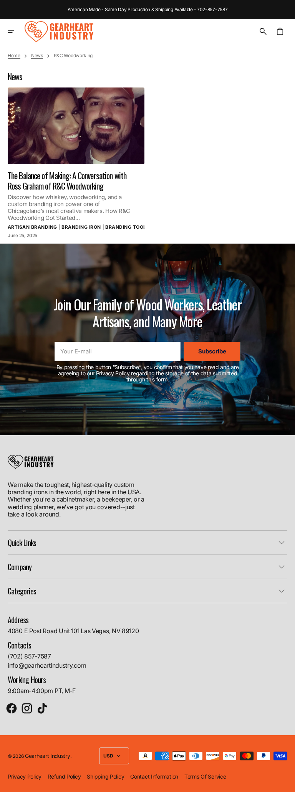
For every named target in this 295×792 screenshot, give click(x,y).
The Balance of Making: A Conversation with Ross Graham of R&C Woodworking (67, 180)
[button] (16, 31)
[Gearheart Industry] (59, 31)
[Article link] (76, 125)
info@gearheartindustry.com (47, 665)
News (37, 55)
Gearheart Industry (47, 755)
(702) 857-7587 (29, 656)
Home (14, 55)
